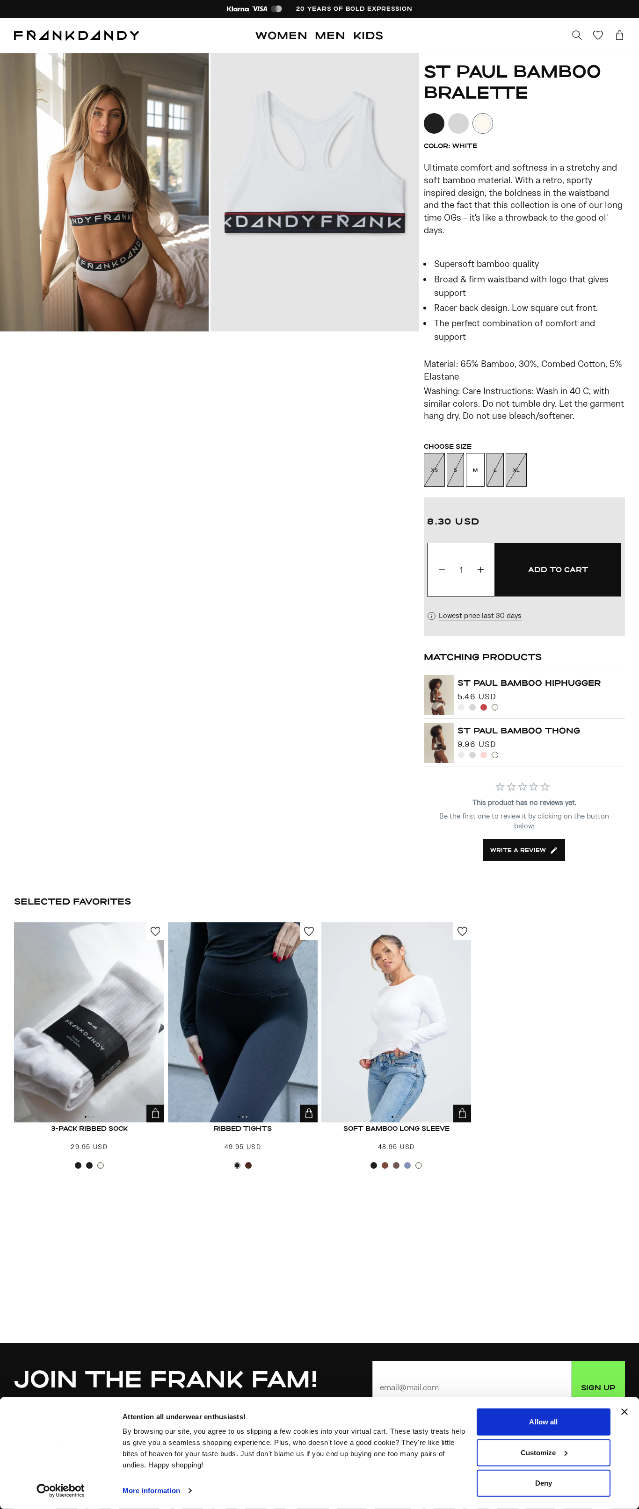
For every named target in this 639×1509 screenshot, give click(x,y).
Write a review (518, 850)
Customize (538, 1452)
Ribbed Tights (243, 1128)
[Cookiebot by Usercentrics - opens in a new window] (61, 1491)
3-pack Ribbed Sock (89, 1128)
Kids (368, 35)
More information (151, 1491)
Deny (543, 1483)
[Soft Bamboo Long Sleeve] (396, 1022)
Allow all (543, 1422)
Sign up (598, 1387)
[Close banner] (624, 1411)
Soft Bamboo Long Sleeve (396, 1128)
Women (281, 35)
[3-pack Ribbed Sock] (89, 1022)
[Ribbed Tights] (243, 1022)
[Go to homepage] (76, 35)
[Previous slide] (105, 192)
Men (330, 35)
